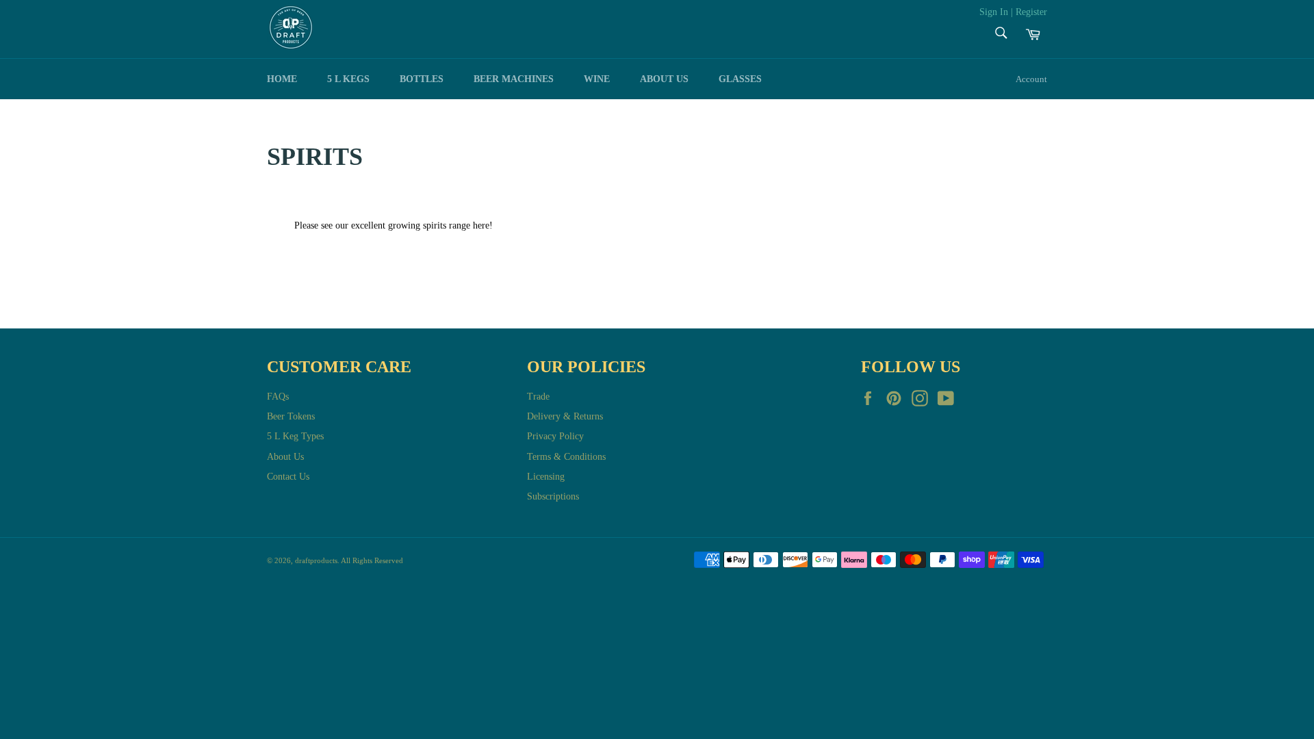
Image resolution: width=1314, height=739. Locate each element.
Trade (538, 396)
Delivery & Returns (565, 416)
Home (282, 79)
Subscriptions (553, 496)
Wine (597, 79)
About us (664, 79)
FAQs (278, 396)
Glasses (740, 79)
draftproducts (316, 560)
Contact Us (288, 476)
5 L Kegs (348, 79)
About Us (285, 457)
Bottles (421, 79)
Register (1031, 12)
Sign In (993, 12)
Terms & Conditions (566, 457)
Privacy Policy (555, 436)
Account (1031, 79)
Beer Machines (514, 79)
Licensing (546, 476)
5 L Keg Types (295, 436)
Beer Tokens (291, 416)
